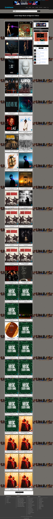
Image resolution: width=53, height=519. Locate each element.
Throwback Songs (31, 501)
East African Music (31, 512)
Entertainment (43, 51)
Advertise (40, 502)
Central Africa (30, 511)
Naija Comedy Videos (21, 500)
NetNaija (31, 516)
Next (19, 492)
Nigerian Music (30, 498)
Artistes (40, 7)
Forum (30, 7)
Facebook (37, 0)
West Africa (30, 507)
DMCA (40, 507)
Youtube (47, 0)
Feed (20, 0)
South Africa (30, 506)
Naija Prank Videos (21, 501)
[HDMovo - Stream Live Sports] (26, 4)
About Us (40, 500)
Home (27, 7)
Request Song (41, 506)
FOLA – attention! (41, 43)
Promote (40, 503)
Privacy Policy (41, 501)
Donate (40, 508)
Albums (36, 7)
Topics (36, 48)
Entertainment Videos (21, 506)
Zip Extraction (41, 505)
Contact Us (41, 498)
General (8, 498)
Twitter (40, 0)
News (8, 500)
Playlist (29, 513)
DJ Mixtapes (30, 503)
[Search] (48, 7)
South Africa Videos (21, 505)
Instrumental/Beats (31, 505)
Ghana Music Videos (21, 503)
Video (46, 48)
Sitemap (28, 516)
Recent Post (9, 502)
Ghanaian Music (30, 502)
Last (22, 492)
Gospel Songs (30, 500)
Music (33, 7)
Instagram (43, 0)
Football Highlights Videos (22, 502)
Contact (44, 7)
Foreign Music (30, 508)
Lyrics (8, 501)
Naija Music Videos (21, 498)
